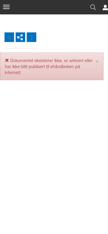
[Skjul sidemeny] (6, 7)
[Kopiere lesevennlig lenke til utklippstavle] (20, 37)
